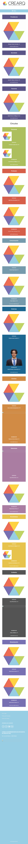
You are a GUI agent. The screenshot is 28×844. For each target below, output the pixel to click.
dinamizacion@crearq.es (14, 705)
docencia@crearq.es (14, 164)
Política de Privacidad (6, 716)
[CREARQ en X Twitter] (3, 726)
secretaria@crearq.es (14, 82)
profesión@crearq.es (14, 234)
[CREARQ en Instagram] (6, 726)
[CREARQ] (14, 3)
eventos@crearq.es (14, 442)
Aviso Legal (4, 713)
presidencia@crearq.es (14, 46)
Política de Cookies (5, 718)
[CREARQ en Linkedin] (12, 726)
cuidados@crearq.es (14, 635)
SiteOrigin (16, 841)
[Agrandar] (24, 21)
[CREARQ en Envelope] (9, 726)
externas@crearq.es (14, 372)
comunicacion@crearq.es (14, 303)
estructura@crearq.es (14, 511)
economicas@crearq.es (14, 566)
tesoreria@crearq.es (14, 118)
